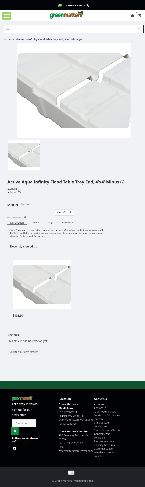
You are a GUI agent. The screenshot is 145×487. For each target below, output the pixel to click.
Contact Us (100, 408)
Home (7, 39)
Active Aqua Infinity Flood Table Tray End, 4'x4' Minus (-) (47, 39)
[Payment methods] (72, 472)
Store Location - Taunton (107, 430)
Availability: (67, 222)
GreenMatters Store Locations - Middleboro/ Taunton (107, 415)
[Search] (140, 28)
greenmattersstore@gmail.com (76, 419)
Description (17, 222)
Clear (36, 247)
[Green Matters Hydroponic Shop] (67, 15)
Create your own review (24, 351)
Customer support (104, 448)
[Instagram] (15, 448)
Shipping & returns (104, 445)
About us (99, 404)
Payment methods (104, 441)
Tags (50, 222)
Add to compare (15, 216)
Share (36, 222)
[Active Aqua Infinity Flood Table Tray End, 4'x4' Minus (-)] (42, 282)
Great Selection (77, 5)
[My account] (132, 15)
